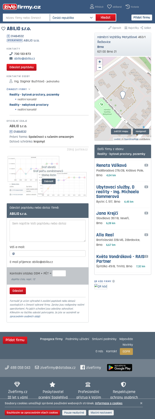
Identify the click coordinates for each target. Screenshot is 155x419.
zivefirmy (93, 367)
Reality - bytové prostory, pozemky (34, 94)
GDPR (126, 351)
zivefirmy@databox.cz (58, 367)
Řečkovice (104, 42)
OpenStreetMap (131, 138)
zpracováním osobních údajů (25, 316)
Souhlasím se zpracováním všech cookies (32, 413)
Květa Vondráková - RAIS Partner (120, 259)
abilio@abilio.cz (24, 58)
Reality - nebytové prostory (28, 105)
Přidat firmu (141, 17)
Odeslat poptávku (21, 67)
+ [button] (99, 61)
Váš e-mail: (17, 247)
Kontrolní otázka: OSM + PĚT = (31, 273)
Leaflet (117, 138)
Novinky (127, 344)
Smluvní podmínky (104, 339)
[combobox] (26, 17)
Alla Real (105, 235)
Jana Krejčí (107, 213)
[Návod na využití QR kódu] (114, 281)
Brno (100, 47)
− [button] (99, 67)
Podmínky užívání (77, 339)
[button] (96, 7)
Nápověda (126, 339)
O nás (99, 351)
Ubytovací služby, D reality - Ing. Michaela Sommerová (117, 192)
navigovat (141, 131)
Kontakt (111, 351)
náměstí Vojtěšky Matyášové (117, 37)
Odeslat (17, 291)
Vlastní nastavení (101, 413)
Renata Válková (111, 165)
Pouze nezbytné (74, 413)
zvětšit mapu (121, 131)
